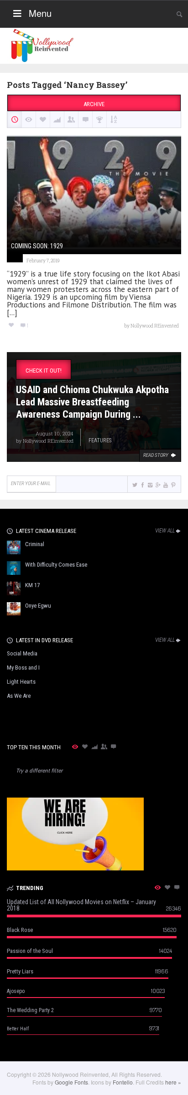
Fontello (123, 1082)
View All (165, 530)
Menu (40, 13)
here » (173, 1082)
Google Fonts (71, 1082)
